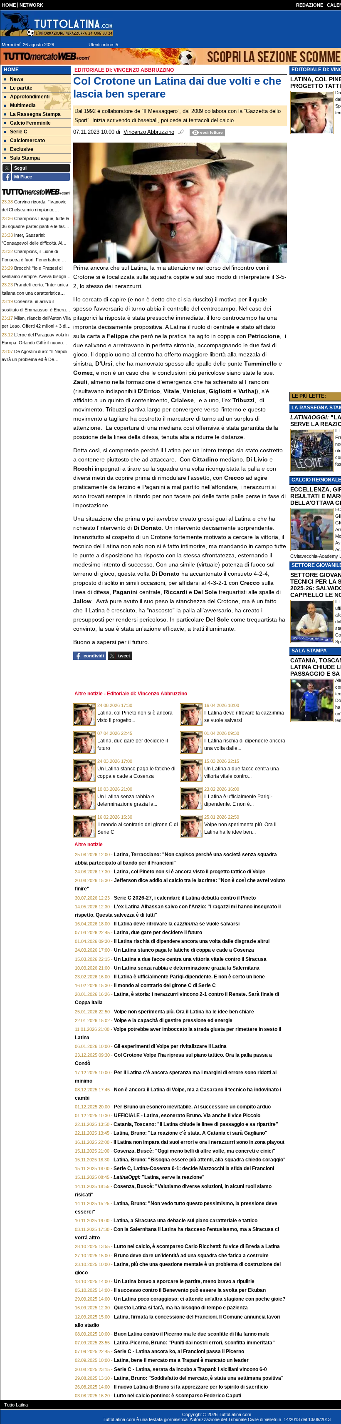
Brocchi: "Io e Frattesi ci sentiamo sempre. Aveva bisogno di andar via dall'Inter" (35, 276)
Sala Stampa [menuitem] (25, 158)
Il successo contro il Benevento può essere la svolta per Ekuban (190, 1290)
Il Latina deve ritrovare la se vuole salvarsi (177, 924)
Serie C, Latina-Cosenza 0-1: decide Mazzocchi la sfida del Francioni (194, 1168)
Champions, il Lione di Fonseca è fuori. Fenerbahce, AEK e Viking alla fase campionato (36, 259)
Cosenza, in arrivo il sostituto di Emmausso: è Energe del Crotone (35, 309)
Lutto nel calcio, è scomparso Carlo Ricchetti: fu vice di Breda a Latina (197, 1246)
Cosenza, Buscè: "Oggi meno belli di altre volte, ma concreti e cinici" (194, 1151)
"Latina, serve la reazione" (159, 1177)
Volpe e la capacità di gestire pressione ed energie (173, 1020)
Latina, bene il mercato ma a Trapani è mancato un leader (181, 1360)
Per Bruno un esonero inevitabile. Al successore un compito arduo (192, 1107)
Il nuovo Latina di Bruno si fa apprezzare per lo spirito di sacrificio (191, 1387)
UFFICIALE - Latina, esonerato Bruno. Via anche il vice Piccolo (187, 1115)
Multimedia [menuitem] (23, 105)
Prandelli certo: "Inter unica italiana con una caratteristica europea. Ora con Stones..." (35, 292)
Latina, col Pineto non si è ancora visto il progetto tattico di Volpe (189, 872)
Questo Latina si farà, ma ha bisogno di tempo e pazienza (181, 1308)
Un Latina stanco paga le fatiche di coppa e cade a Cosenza (184, 950)
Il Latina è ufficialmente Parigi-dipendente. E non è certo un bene (189, 977)
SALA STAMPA (309, 651)
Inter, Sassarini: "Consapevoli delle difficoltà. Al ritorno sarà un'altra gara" (32, 243)
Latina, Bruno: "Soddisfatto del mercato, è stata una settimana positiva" (199, 1378)
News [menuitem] (16, 79)
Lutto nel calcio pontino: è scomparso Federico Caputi (177, 1396)
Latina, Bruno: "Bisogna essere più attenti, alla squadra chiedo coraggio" (200, 1160)
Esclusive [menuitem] (21, 149)
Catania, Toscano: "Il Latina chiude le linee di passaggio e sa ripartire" (196, 1124)
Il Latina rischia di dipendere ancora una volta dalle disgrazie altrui (191, 941)
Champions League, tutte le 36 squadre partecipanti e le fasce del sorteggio (36, 226)
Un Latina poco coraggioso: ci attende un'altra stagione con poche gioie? (199, 1299)
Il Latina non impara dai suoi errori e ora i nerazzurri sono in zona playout (199, 1142)
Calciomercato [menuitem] (27, 140)
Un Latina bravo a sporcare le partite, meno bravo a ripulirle (184, 1281)
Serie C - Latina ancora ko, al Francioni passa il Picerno (179, 1351)
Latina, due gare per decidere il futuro (158, 932)
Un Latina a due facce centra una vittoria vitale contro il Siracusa (190, 959)
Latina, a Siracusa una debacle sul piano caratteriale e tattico (185, 1220)
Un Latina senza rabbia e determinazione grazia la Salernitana (186, 968)
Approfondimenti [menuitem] (29, 97)
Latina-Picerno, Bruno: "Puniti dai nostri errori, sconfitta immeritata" (194, 1343)
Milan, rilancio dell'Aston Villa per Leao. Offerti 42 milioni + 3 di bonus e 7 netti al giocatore (36, 326)
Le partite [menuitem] (21, 88)
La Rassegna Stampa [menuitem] (35, 114)
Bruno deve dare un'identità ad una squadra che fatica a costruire (191, 1256)
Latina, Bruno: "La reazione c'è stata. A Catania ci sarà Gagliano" (190, 1133)
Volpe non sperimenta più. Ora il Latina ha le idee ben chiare (184, 1012)
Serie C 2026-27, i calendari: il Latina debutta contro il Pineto (185, 898)
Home (11, 70)
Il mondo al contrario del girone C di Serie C (165, 985)
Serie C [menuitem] (18, 132)
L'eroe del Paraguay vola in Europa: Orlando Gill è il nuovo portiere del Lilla (35, 342)
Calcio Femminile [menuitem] (30, 123)
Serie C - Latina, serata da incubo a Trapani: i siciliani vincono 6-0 (190, 1369)
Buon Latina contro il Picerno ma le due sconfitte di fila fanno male (191, 1334)
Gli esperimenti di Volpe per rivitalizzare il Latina (170, 1046)
